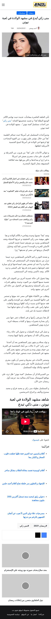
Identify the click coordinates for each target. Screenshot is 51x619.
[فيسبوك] (44, 535)
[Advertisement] (25, 85)
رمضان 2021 (40, 525)
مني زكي (7, 120)
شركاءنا (41, 614)
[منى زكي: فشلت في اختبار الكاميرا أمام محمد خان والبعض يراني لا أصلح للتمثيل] (42, 181)
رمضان (31, 13)
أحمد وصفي (33, 28)
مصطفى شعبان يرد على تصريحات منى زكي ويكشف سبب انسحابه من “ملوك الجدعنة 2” (18, 219)
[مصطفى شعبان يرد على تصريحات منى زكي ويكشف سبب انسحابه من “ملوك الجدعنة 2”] (42, 218)
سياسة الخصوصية (13, 614)
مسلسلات (21, 13)
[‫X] (37, 535)
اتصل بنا (34, 614)
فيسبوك (35, 440)
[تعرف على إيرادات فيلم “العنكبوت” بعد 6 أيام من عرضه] (42, 193)
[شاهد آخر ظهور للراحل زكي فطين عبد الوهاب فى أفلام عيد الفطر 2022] (42, 205)
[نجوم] (40, 5)
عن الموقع (25, 614)
